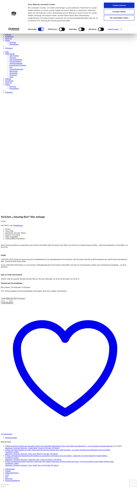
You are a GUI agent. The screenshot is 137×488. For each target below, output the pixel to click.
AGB (7, 475)
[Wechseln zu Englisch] (9, 48)
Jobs (6, 477)
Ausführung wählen (12, 452)
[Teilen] (6, 484)
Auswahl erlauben (119, 12)
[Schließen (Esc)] (8, 484)
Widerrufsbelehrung (12, 473)
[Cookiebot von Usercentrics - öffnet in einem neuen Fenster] (13, 29)
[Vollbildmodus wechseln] (4, 484)
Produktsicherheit (11, 438)
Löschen (22, 298)
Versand (8, 471)
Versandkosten (18, 225)
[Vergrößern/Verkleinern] (2, 484)
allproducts (9, 448)
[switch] (62, 29)
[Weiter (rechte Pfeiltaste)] (4, 486)
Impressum (9, 479)
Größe (3, 298)
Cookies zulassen (119, 5)
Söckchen (16, 448)
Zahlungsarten (10, 469)
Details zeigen (113, 29)
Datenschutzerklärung (12, 480)
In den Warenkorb (7, 303)
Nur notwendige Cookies (119, 18)
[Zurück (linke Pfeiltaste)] (2, 486)
